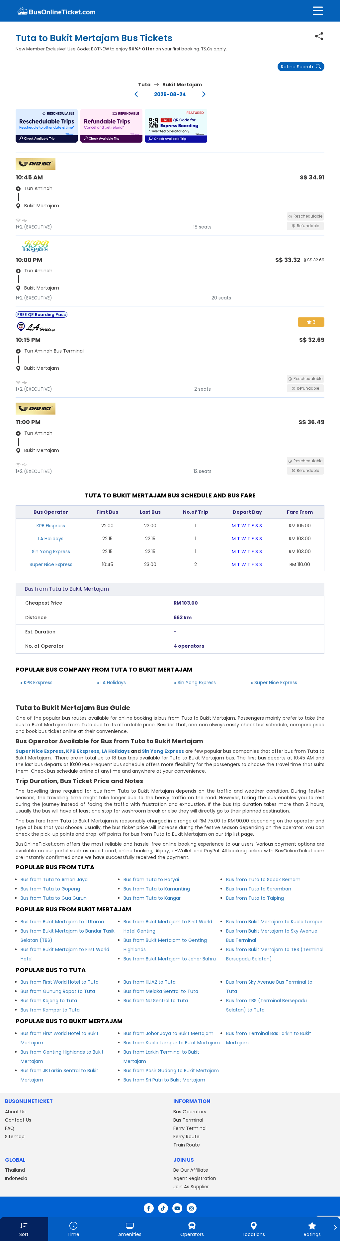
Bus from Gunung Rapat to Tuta (58, 991)
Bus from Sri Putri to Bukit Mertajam (164, 1080)
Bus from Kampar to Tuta (50, 1010)
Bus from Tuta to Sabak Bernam (263, 879)
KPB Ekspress (51, 525)
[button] (47, 126)
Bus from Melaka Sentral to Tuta (161, 991)
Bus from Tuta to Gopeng (50, 888)
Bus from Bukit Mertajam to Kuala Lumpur (274, 921)
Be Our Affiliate (190, 1170)
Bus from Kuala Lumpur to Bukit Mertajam (172, 1042)
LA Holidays (50, 538)
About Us (15, 1111)
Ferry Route (186, 1136)
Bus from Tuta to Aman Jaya (54, 879)
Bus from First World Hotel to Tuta (60, 982)
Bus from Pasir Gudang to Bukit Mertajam (171, 1070)
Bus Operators (189, 1111)
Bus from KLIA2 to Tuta (150, 982)
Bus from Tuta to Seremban (258, 888)
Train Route (186, 1145)
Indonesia (16, 1178)
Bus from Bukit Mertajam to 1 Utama (62, 921)
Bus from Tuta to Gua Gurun (54, 898)
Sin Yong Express (51, 551)
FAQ (9, 1128)
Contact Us (18, 1120)
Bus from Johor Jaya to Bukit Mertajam (168, 1033)
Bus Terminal (188, 1120)
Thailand (15, 1170)
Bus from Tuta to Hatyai (151, 879)
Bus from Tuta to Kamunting (157, 888)
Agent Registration (194, 1178)
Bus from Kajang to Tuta (49, 1000)
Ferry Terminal (190, 1128)
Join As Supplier (191, 1186)
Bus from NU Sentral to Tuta (156, 1000)
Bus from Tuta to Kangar (152, 898)
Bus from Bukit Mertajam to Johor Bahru (170, 958)
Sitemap (15, 1136)
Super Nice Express (51, 564)
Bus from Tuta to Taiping (255, 898)
